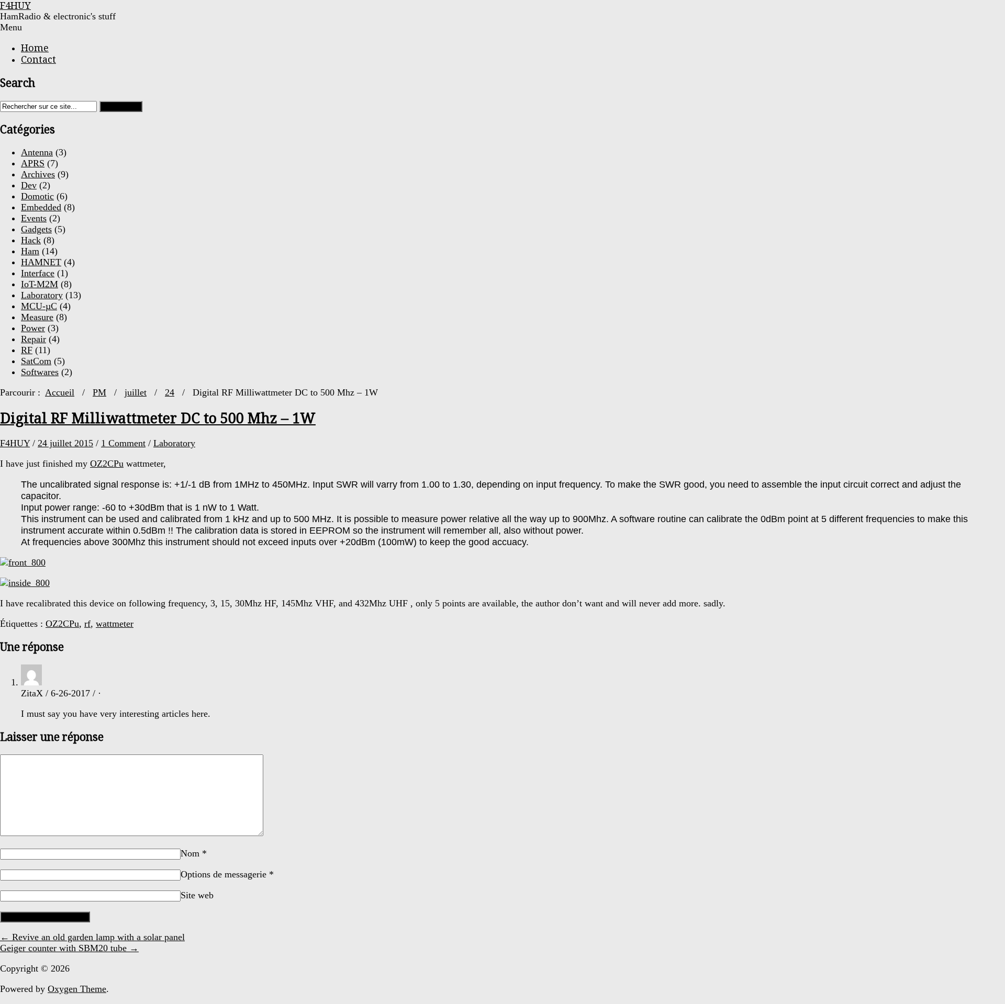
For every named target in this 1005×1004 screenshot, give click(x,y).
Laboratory (42, 295)
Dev (29, 185)
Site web (197, 895)
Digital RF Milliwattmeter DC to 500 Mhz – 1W (158, 418)
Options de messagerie (227, 874)
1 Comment (123, 443)
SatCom (36, 361)
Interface (37, 273)
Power (33, 328)
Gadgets (36, 229)
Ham (30, 251)
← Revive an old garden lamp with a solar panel (92, 937)
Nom (194, 853)
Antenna (37, 152)
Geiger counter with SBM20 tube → (69, 948)
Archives (38, 174)
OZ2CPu (107, 463)
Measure (37, 317)
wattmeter (114, 623)
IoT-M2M (39, 284)
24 (169, 392)
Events (34, 218)
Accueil (59, 392)
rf (87, 623)
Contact (38, 59)
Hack (31, 240)
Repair (33, 339)
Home (35, 47)
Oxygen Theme (77, 989)
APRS (32, 163)
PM (99, 392)
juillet (136, 392)
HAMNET (41, 262)
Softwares (40, 372)
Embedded (41, 207)
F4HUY (15, 443)
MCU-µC (39, 306)
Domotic (37, 196)
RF (26, 350)
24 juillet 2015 (65, 443)
